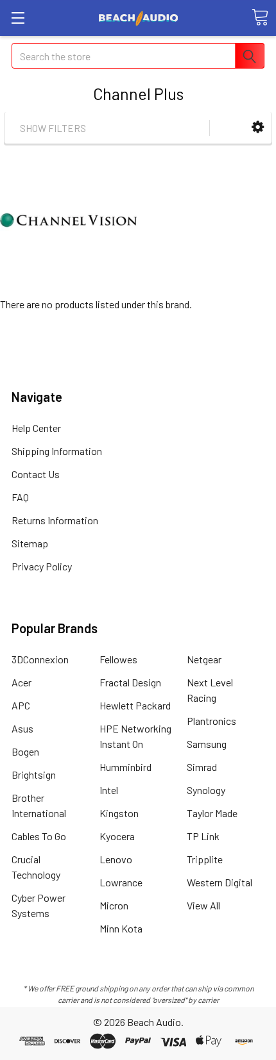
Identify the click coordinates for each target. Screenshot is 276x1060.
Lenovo (115, 859)
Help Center (36, 428)
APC (21, 705)
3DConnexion (40, 659)
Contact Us (36, 474)
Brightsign (34, 774)
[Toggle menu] (17, 17)
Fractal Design (130, 682)
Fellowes (118, 659)
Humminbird (125, 767)
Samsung (207, 744)
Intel (108, 790)
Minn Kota (120, 928)
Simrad (202, 767)
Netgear (204, 659)
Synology (206, 790)
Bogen (25, 751)
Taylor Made (212, 813)
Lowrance (120, 882)
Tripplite (205, 859)
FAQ (20, 497)
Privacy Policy (42, 566)
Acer (21, 682)
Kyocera (117, 836)
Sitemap (30, 543)
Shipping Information (57, 451)
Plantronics (211, 721)
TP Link (203, 836)
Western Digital (219, 882)
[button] (258, 127)
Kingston (119, 813)
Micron (113, 905)
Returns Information (55, 520)
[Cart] (260, 17)
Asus (22, 728)
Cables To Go (39, 836)
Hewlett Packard (135, 705)
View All (203, 905)
